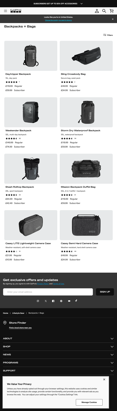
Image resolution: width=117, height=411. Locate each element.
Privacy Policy (43, 283)
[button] (58, 339)
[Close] (113, 19)
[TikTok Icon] (77, 301)
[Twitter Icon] (44, 301)
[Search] (104, 10)
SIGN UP (105, 291)
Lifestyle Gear (18, 313)
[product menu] (5, 10)
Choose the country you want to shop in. (58, 20)
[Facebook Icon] (52, 301)
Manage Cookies (89, 402)
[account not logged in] (96, 10)
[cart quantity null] (111, 10)
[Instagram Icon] (38, 301)
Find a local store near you (20, 327)
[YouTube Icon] (69, 301)
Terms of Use (58, 283)
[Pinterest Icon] (61, 301)
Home (5, 313)
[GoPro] (15, 11)
